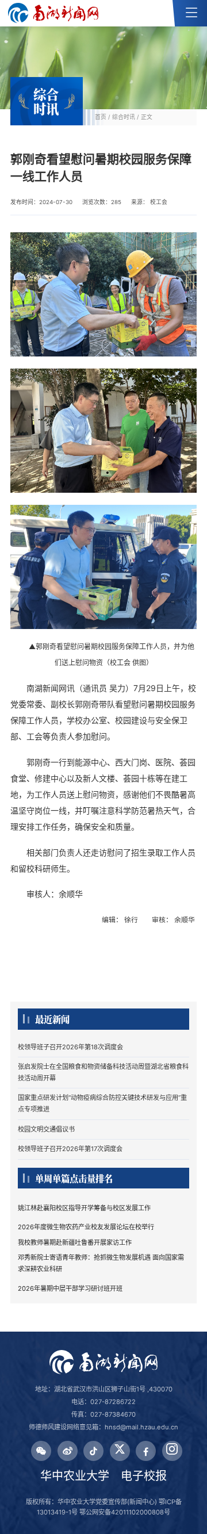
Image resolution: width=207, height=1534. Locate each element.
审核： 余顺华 (174, 919)
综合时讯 (123, 117)
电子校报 (144, 1476)
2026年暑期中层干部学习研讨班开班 (70, 1288)
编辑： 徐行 (121, 919)
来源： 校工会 (149, 202)
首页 (100, 117)
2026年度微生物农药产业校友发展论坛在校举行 (86, 1227)
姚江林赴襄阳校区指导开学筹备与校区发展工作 (84, 1208)
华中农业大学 (74, 1476)
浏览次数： (101, 202)
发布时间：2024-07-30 (41, 202)
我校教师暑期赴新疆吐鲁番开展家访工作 (75, 1242)
